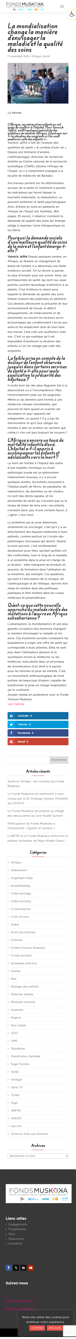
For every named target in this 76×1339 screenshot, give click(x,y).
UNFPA (16, 1110)
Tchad (15, 1095)
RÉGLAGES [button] (55, 1328)
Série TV (17, 1087)
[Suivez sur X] (16, 1268)
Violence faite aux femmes (29, 1134)
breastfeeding (20, 885)
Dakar (15, 924)
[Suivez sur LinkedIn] (23, 1268)
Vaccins (16, 1126)
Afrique (36, 56)
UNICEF (16, 1118)
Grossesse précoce (24, 963)
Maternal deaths (22, 994)
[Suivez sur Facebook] (9, 1268)
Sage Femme (20, 1064)
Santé (46, 56)
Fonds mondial (21, 955)
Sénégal (16, 1079)
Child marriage (21, 893)
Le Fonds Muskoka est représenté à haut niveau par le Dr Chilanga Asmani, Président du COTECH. (38, 799)
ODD (14, 1033)
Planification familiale (25, 1056)
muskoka (17, 1010)
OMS (14, 1041)
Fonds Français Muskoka (28, 948)
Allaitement (19, 870)
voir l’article (16, 704)
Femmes (17, 940)
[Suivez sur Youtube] (31, 1268)
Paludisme (18, 1048)
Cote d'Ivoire (20, 916)
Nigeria (16, 1017)
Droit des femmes (23, 932)
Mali (13, 979)
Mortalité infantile (23, 1002)
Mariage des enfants (25, 986)
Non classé (18, 1025)
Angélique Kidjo (22, 878)
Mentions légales (20, 1309)
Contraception (21, 909)
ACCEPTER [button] (37, 1328)
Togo (14, 1103)
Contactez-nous (20, 1301)
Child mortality (21, 901)
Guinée (15, 971)
